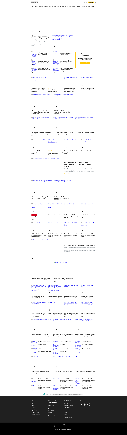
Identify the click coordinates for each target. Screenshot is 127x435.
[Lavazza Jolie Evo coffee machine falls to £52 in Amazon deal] (55, 208)
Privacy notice (66, 426)
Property (46, 6)
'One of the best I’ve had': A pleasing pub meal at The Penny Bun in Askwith (44, 61)
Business (64, 6)
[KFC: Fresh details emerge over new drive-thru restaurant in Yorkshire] (64, 101)
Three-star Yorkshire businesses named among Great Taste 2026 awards (87, 343)
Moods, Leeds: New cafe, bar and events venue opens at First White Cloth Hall (38, 315)
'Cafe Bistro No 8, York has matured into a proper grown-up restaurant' (67, 380)
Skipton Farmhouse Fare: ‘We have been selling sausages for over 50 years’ (40, 38)
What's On (34, 407)
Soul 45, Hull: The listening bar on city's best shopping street (55, 314)
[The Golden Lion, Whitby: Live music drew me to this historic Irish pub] (34, 381)
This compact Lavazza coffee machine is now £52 (54, 215)
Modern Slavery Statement (74, 426)
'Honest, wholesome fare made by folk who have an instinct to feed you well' (85, 372)
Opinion (59, 6)
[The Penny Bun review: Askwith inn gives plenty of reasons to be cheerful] (34, 62)
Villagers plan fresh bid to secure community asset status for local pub (40, 335)
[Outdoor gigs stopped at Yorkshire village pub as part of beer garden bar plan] (71, 82)
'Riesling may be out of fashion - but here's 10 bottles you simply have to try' (88, 235)
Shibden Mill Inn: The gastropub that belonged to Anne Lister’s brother (44, 70)
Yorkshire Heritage (35, 412)
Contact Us (66, 403)
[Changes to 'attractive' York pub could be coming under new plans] (63, 326)
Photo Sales (50, 414)
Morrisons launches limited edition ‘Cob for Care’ (37, 297)
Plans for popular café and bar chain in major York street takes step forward (40, 112)
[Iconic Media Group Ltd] (63, 424)
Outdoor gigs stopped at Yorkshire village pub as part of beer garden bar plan (71, 90)
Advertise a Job (67, 409)
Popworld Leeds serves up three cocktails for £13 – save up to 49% (71, 235)
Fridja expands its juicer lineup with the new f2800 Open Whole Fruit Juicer (66, 61)
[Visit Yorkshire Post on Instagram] (85, 404)
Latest (32, 6)
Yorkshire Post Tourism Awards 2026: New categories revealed (41, 372)
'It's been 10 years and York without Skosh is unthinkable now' (84, 133)
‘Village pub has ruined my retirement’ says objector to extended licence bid (87, 298)
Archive (65, 415)
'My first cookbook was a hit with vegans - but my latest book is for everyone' (44, 53)
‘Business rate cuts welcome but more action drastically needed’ (44, 387)
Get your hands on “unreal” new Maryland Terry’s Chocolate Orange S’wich (77, 164)
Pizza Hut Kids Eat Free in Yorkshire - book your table (88, 349)
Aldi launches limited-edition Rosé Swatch (79, 245)
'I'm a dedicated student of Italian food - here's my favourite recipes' (63, 133)
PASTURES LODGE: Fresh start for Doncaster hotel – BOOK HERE (63, 280)
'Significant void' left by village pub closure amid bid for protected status (88, 380)
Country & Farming (71, 6)
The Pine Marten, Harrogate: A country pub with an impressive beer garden (55, 235)
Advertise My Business (68, 405)
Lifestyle (51, 6)
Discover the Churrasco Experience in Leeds (53, 90)
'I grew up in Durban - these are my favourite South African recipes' (55, 298)
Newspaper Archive (52, 415)
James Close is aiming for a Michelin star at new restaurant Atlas (38, 218)
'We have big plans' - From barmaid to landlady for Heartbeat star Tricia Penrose (44, 350)
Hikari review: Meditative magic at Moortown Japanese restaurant (88, 216)
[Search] (95, 2)
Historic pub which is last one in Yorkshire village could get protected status (66, 350)
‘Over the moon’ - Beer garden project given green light (40, 197)
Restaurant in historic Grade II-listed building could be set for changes (66, 387)
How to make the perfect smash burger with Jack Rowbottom (65, 343)
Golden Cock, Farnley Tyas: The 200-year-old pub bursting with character (66, 70)
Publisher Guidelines (68, 417)
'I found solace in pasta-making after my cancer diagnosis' (62, 372)
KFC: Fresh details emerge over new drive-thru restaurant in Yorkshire (63, 112)
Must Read (50, 412)
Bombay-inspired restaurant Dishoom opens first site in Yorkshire (62, 198)
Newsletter (66, 414)
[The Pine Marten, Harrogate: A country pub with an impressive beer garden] (55, 227)
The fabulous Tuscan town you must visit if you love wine (88, 151)
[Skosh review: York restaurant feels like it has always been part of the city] (85, 124)
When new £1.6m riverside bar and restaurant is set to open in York (88, 315)
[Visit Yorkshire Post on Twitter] (88, 404)
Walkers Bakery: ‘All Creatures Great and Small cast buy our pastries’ (85, 335)
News (36, 6)
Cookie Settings (51, 426)
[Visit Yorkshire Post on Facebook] (81, 404)
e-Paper (79, 6)
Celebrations (50, 407)
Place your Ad (67, 407)
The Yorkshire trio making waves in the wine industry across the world (44, 343)
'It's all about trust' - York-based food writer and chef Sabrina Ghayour (66, 53)
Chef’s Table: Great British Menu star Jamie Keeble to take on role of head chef (38, 235)
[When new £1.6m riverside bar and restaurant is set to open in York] (88, 307)
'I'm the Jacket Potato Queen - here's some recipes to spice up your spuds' (71, 216)
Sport (55, 6)
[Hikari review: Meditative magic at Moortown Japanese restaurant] (88, 208)
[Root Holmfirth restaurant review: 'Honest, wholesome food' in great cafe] (85, 363)
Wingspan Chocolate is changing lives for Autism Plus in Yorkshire (55, 153)
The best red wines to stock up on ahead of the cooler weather (87, 89)
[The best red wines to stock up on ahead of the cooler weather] (88, 82)
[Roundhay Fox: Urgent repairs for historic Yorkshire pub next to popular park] (78, 388)
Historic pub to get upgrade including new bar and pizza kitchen (70, 298)
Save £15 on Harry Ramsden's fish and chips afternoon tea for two (71, 315)
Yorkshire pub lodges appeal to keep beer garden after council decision (38, 152)
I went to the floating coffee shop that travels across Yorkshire (40, 279)
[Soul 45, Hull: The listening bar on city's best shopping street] (55, 307)
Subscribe (66, 410)
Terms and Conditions (58, 426)
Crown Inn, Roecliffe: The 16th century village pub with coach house (71, 152)
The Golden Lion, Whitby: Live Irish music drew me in (44, 379)
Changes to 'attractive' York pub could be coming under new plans (63, 335)
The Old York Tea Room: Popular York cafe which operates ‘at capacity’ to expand (41, 134)
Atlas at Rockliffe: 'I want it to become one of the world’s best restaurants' (38, 90)
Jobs (49, 408)
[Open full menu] (32, 2)
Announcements (51, 405)
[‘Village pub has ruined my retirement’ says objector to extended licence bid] (88, 290)
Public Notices (91, 6)
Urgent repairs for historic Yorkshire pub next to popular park (88, 387)
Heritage (41, 6)
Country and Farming (36, 414)
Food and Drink (35, 410)
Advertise (84, 6)
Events (65, 412)
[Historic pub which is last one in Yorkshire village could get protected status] (56, 351)
